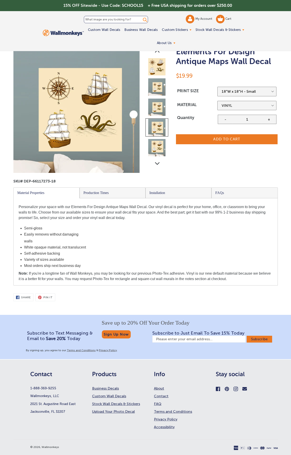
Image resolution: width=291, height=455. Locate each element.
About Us (167, 43)
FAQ (157, 404)
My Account (204, 18)
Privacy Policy (108, 350)
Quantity (185, 117)
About (159, 388)
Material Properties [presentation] (30, 193)
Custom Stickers (177, 29)
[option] (157, 68)
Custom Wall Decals (104, 30)
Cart (228, 18)
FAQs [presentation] (219, 193)
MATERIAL (187, 104)
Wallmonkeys (50, 447)
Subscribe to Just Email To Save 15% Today (198, 333)
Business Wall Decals (141, 30)
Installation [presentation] (157, 193)
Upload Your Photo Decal (113, 411)
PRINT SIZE (188, 90)
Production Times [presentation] (96, 193)
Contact (161, 396)
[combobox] (116, 19)
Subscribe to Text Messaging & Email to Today (60, 335)
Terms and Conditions (81, 350)
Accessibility (164, 427)
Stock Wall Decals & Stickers (221, 29)
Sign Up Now (116, 334)
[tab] (47, 192)
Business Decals (105, 388)
